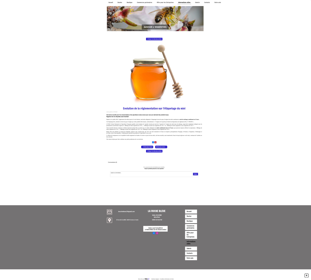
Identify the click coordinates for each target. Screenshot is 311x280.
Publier (195, 174)
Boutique (129, 2)
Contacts (207, 2)
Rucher (120, 2)
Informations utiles (184, 2)
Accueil (111, 2)
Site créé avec (141, 279)
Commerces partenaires (144, 2)
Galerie (197, 2)
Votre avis (217, 2)
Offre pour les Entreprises (165, 2)
